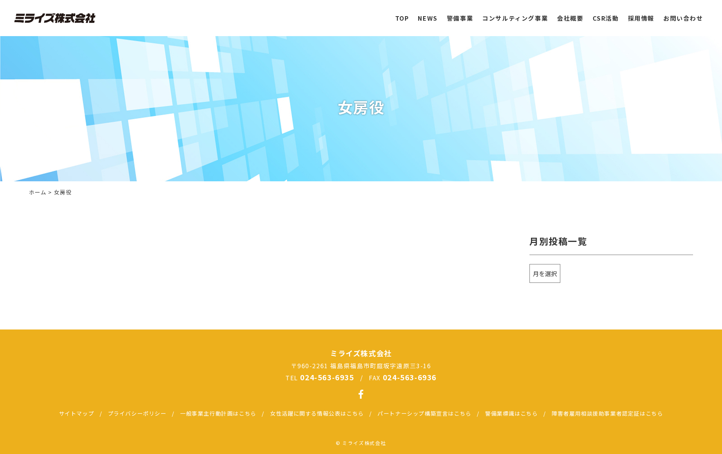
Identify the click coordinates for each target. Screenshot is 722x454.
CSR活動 (606, 18)
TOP (402, 18)
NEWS (427, 18)
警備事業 (460, 18)
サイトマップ (76, 413)
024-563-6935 (327, 377)
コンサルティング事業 (515, 18)
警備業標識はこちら (511, 413)
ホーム (38, 192)
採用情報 (641, 18)
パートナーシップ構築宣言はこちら (425, 413)
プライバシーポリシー (137, 413)
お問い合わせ (683, 18)
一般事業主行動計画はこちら (218, 413)
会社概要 (570, 18)
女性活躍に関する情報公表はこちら (317, 413)
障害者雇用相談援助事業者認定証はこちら (607, 413)
